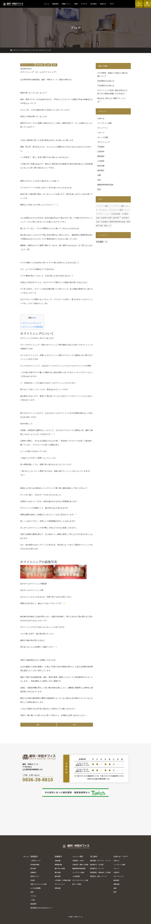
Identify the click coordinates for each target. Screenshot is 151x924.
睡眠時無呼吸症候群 (105, 185)
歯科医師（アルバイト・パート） (100, 861)
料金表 (33, 880)
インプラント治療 (104, 123)
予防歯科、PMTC (78, 861)
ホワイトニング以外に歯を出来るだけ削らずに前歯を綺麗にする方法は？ (112, 91)
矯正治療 (57, 872)
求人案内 (93, 4)
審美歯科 (100, 156)
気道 (98, 222)
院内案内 (33, 868)
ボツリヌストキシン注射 (80, 880)
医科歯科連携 (35, 864)
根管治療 (100, 166)
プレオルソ (103, 210)
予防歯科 (100, 147)
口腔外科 (100, 151)
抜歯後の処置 (106, 218)
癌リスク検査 (76, 884)
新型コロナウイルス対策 (38, 884)
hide (33, 318)
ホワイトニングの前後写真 (32, 327)
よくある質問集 (36, 888)
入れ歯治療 (76, 876)
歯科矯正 (100, 170)
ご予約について (36, 861)
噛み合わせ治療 (60, 868)
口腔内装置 (115, 214)
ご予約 (33, 900)
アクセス (84, 4)
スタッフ (100, 133)
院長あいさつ (35, 876)
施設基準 (33, 904)
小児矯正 (124, 214)
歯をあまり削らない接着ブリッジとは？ (111, 99)
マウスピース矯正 (116, 210)
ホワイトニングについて (31, 323)
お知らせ (103, 4)
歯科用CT (117, 218)
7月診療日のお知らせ (105, 86)
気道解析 (104, 222)
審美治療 (57, 876)
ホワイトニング (18, 50)
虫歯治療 (57, 861)
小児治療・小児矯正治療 (63, 880)
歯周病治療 (58, 864)
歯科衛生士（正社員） (97, 864)
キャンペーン (102, 128)
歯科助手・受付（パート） (98, 876)
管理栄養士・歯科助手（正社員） (101, 872)
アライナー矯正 (102, 206)
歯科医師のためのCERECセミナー (42, 908)
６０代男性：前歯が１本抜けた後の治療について (112, 74)
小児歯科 (100, 161)
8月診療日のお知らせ (105, 81)
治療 (99, 175)
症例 (75, 4)
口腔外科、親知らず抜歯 (80, 864)
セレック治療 (102, 137)
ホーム (46, 4)
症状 (99, 180)
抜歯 (98, 218)
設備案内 (33, 872)
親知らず (107, 226)
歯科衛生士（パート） (97, 868)
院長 (99, 189)
